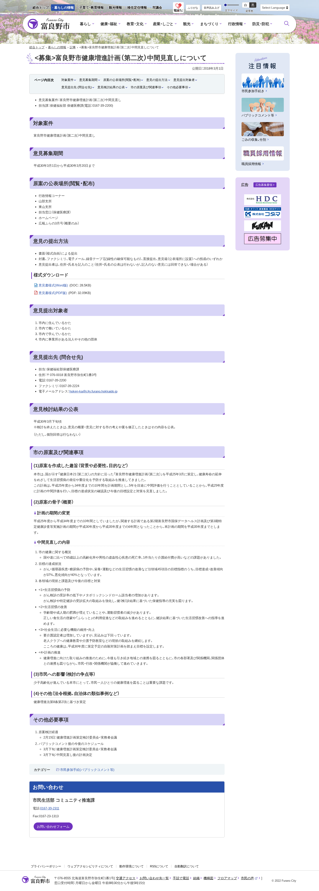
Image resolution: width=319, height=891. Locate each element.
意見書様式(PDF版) (65, 293)
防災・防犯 (260, 24)
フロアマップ (227, 878)
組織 (196, 878)
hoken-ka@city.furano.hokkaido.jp (93, 391)
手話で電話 (181, 878)
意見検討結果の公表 (111, 87)
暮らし (85, 24)
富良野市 (36, 880)
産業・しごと (163, 24)
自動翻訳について (186, 866)
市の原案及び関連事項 (146, 87)
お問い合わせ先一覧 (154, 878)
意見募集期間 (88, 80)
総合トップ (41, 7)
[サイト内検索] (286, 23)
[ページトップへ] (310, 883)
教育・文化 (135, 24)
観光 (187, 24)
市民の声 (249, 878)
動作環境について (131, 866)
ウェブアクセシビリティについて (90, 866)
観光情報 (114, 8)
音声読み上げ (211, 7)
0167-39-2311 (49, 808)
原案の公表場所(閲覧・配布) (122, 80)
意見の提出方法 (157, 80)
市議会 (157, 7)
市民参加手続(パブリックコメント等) (87, 770)
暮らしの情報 (64, 7)
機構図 (208, 878)
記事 (73, 47)
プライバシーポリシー (46, 866)
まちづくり (209, 24)
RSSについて (159, 866)
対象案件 (67, 80)
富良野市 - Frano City (48, 24)
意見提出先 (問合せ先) (76, 87)
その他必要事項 (177, 87)
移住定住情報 (135, 8)
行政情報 (235, 24)
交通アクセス (125, 878)
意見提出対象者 (184, 80)
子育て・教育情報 (91, 7)
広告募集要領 (263, 184)
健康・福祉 (108, 24)
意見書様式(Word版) (65, 285)
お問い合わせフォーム (53, 826)
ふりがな (193, 7)
